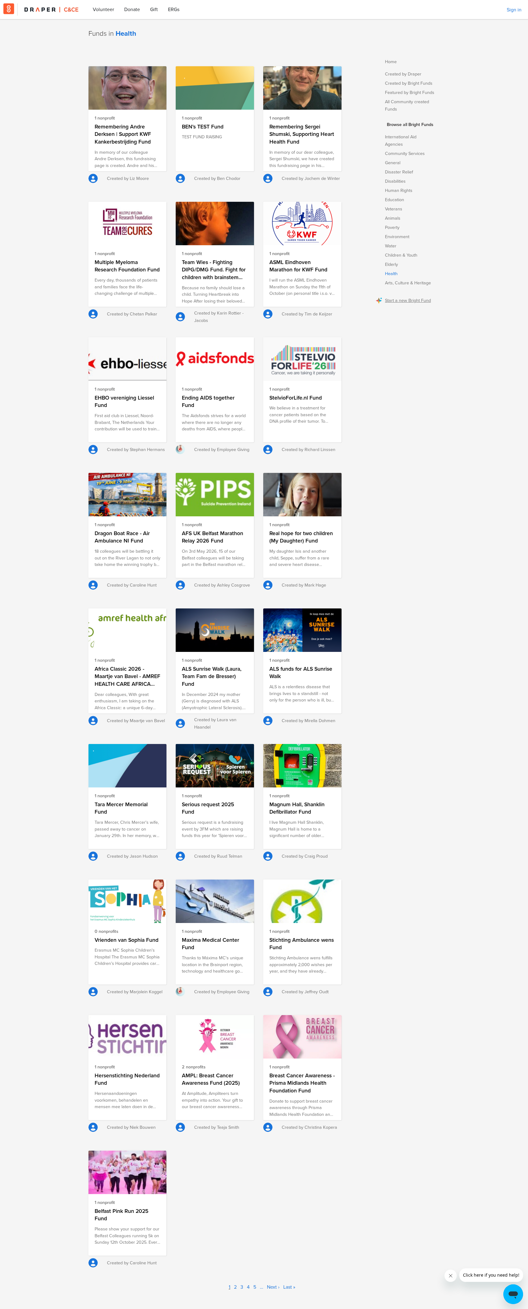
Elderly (391, 264)
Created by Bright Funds (408, 83)
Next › (273, 1286)
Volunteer (103, 9)
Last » (289, 1286)
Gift (154, 9)
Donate (132, 9)
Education (394, 199)
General (392, 162)
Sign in (514, 9)
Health (391, 273)
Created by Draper (403, 74)
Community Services (405, 153)
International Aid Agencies (400, 140)
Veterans (393, 208)
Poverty (392, 227)
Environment (397, 236)
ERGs (173, 9)
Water (390, 245)
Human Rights (398, 190)
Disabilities (395, 181)
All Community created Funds (407, 105)
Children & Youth (401, 255)
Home (391, 61)
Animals (392, 218)
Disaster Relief (399, 172)
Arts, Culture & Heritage (408, 282)
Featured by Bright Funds (409, 92)
